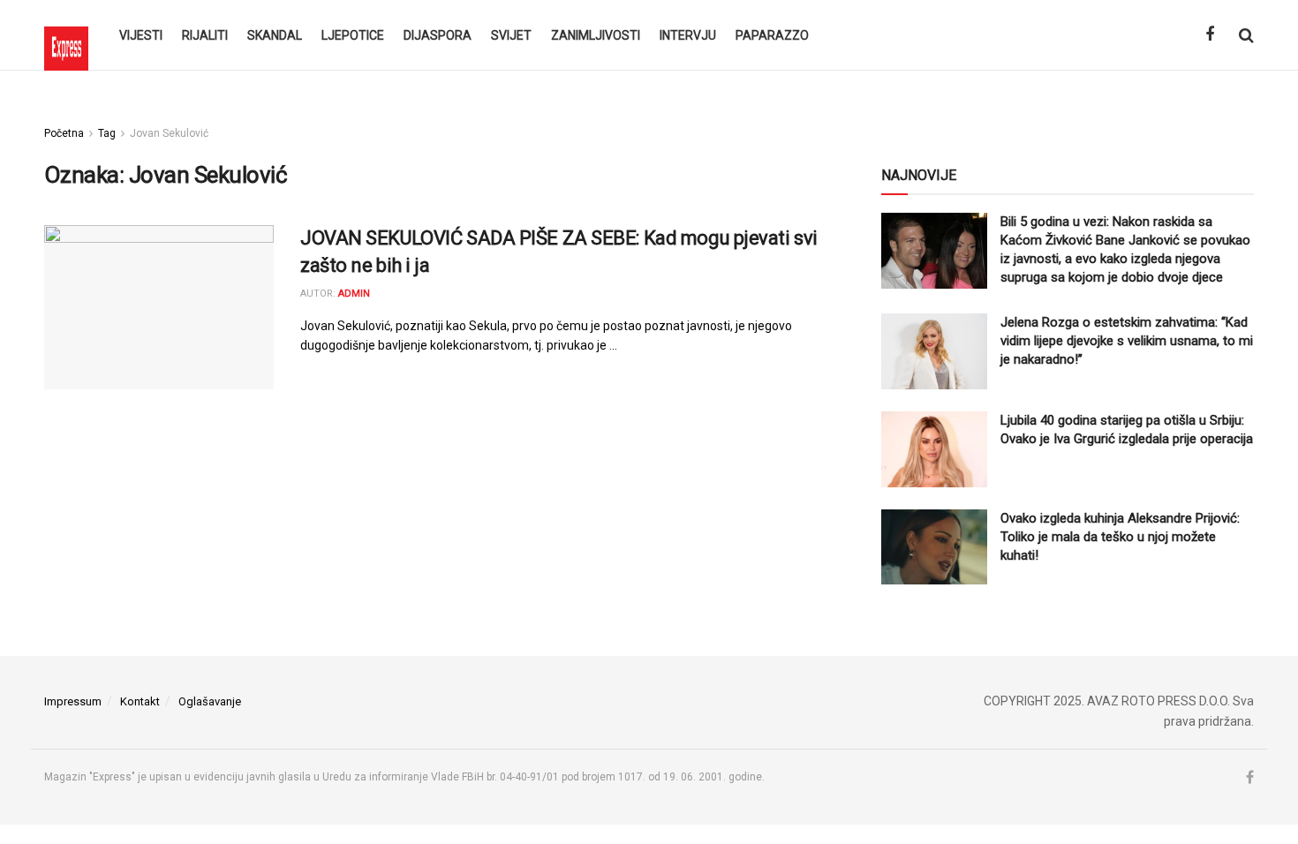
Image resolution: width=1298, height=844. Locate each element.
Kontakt (140, 701)
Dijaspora (438, 35)
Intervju (688, 35)
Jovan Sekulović (169, 133)
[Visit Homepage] (66, 35)
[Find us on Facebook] (1209, 35)
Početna (64, 133)
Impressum (73, 701)
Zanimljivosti (595, 35)
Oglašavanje (209, 701)
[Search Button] (1246, 35)
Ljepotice (352, 35)
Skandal (274, 35)
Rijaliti (205, 35)
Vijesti (140, 35)
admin (354, 293)
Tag (107, 133)
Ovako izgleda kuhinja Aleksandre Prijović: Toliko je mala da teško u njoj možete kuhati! (1120, 536)
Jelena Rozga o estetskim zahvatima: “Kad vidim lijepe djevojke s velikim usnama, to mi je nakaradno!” (1126, 340)
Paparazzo (772, 35)
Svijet (511, 35)
